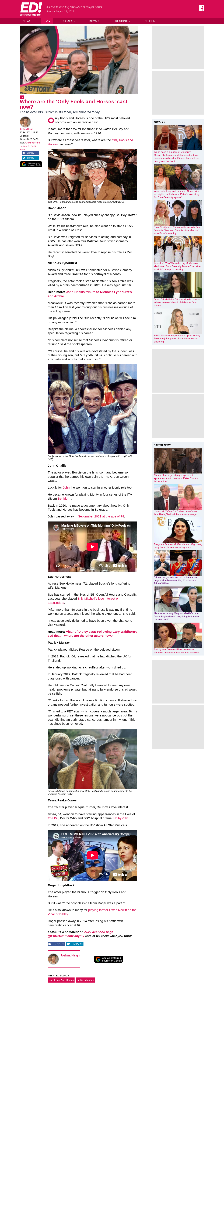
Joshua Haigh (26, 129)
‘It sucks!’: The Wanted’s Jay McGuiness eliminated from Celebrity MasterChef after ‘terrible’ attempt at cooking (177, 266)
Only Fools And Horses (61, 980)
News (27, 21)
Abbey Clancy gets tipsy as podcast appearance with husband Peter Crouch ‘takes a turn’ (176, 478)
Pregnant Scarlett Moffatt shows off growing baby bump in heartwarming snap (178, 546)
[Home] (31, 9)
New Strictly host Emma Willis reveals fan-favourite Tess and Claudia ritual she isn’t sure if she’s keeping (177, 230)
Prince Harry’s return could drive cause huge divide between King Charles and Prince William (175, 580)
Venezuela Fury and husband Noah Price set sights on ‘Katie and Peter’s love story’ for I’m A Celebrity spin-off (177, 194)
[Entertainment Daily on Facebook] (201, 8)
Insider (149, 21)
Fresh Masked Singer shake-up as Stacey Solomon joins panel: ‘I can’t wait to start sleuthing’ (177, 338)
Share (30, 153)
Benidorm (64, 498)
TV (47, 21)
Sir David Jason (85, 980)
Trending (122, 21)
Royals (94, 21)
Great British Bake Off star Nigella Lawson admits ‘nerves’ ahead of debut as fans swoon (177, 302)
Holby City (120, 818)
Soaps (69, 21)
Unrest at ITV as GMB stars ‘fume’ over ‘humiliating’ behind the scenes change (175, 513)
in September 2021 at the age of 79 (99, 516)
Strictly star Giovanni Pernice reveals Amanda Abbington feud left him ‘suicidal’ (176, 651)
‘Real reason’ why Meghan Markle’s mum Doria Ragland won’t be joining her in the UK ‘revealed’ (176, 616)
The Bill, (53, 818)
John (66, 487)
